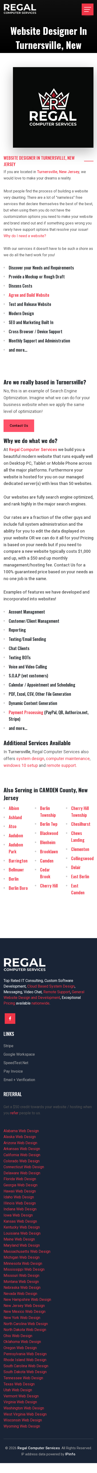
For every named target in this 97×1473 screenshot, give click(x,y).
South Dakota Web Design (25, 1372)
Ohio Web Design (18, 1336)
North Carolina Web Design (26, 1324)
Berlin (14, 879)
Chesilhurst (80, 824)
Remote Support (56, 992)
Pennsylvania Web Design (25, 1354)
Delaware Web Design (22, 1173)
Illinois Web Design (20, 1203)
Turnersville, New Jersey (58, 172)
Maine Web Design (19, 1239)
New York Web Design (22, 1317)
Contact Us (19, 425)
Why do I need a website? (25, 236)
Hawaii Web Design (20, 1191)
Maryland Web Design (22, 1245)
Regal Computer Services (38, 1448)
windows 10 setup (21, 765)
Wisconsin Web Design (23, 1420)
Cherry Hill (49, 886)
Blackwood (49, 833)
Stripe (8, 1046)
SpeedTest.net (16, 1063)
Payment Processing (26, 712)
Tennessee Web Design (23, 1378)
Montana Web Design (21, 1281)
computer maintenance (68, 758)
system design (30, 758)
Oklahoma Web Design (22, 1341)
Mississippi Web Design (24, 1269)
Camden (46, 861)
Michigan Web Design (22, 1257)
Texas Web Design (19, 1384)
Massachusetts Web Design (27, 1251)
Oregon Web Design (20, 1348)
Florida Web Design (20, 1179)
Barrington (18, 861)
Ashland (15, 817)
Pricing (9, 1003)
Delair (76, 867)
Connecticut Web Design (24, 1167)
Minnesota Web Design (23, 1263)
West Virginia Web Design (25, 1414)
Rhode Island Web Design (25, 1360)
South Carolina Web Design (26, 1366)
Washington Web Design (24, 1408)
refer (14, 1113)
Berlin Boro (18, 888)
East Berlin (80, 876)
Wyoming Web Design (22, 1426)
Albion (14, 808)
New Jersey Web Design (24, 1305)
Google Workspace (19, 1054)
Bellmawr (16, 870)
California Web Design (22, 1155)
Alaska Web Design (20, 1137)
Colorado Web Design (22, 1161)
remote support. (62, 765)
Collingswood (82, 858)
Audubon (16, 835)
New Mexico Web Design (24, 1311)
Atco (12, 826)
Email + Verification (19, 1080)
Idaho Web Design (19, 1197)
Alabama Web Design (21, 1131)
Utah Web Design (18, 1390)
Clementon (80, 849)
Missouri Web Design (21, 1275)
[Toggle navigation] (87, 9)
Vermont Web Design (21, 1396)
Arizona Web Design (20, 1143)
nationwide (40, 1003)
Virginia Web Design (20, 1402)
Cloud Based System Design (51, 986)
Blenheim (47, 842)
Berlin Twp (48, 824)
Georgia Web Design (20, 1185)
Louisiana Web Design (22, 1233)
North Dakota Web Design (25, 1329)
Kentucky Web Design (22, 1227)
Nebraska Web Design (22, 1287)
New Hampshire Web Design (27, 1299)
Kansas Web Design (20, 1221)
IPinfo (70, 1454)
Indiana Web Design (20, 1209)
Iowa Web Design (18, 1215)
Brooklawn (49, 851)
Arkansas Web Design (22, 1149)
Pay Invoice (13, 1071)
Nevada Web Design (20, 1293)
